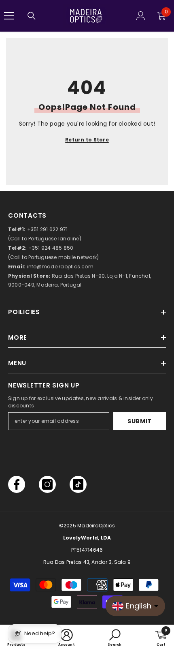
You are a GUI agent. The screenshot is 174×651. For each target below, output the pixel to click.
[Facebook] (16, 484)
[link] (66, 637)
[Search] (31, 16)
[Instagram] (47, 484)
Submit (139, 421)
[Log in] (140, 15)
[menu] (9, 16)
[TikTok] (78, 484)
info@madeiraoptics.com (60, 266)
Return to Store (87, 139)
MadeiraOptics (96, 525)
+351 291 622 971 (47, 229)
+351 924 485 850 (51, 247)
